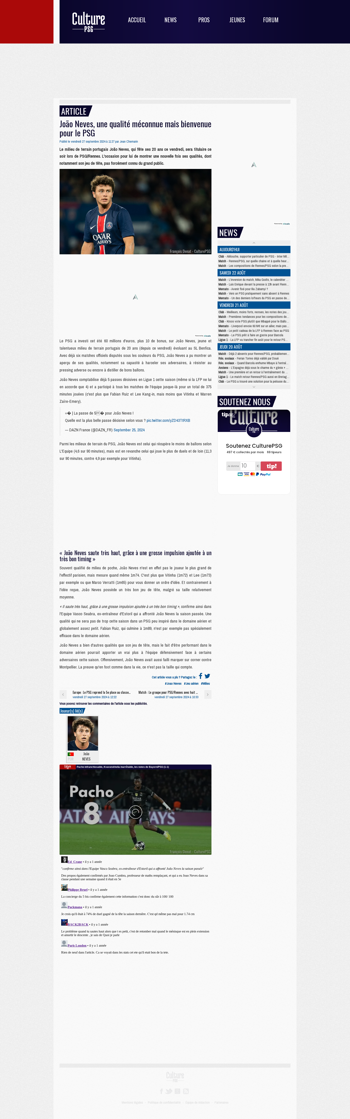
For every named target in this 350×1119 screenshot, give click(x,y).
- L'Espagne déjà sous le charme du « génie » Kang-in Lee (260, 367)
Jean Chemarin (129, 141)
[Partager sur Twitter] (207, 677)
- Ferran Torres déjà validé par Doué (249, 358)
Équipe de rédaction (198, 1102)
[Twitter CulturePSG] (169, 1091)
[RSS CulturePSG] (186, 1091)
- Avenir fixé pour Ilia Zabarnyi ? (243, 289)
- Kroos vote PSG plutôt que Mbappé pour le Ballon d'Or (256, 321)
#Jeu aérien (191, 683)
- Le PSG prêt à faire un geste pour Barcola (251, 335)
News (170, 20)
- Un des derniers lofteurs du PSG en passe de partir (256, 298)
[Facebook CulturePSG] (161, 1091)
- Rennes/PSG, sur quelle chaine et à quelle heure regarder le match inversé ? (270, 261)
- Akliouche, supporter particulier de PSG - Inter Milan (254, 256)
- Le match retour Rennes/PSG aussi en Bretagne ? (255, 376)
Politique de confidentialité (164, 1102)
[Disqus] (135, 905)
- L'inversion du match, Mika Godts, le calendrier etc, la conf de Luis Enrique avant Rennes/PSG (281, 279)
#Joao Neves (173, 683)
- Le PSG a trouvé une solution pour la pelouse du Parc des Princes (263, 381)
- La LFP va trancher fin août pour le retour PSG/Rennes (258, 339)
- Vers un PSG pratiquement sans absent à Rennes (254, 293)
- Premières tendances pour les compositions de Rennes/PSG (261, 316)
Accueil (137, 20)
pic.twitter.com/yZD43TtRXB (168, 420)
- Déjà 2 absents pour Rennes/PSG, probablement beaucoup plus (262, 353)
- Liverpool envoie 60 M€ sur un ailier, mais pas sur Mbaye (259, 326)
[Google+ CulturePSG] (177, 1091)
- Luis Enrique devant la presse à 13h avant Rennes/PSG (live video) (264, 284)
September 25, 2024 (129, 430)
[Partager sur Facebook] (200, 677)
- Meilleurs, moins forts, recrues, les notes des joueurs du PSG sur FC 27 (266, 312)
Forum (271, 20)
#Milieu (205, 683)
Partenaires (221, 1102)
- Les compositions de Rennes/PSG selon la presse (254, 265)
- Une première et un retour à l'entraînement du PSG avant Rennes (264, 372)
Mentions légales (132, 1102)
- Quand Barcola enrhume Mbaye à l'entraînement (257, 363)
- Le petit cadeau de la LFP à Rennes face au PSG (254, 330)
